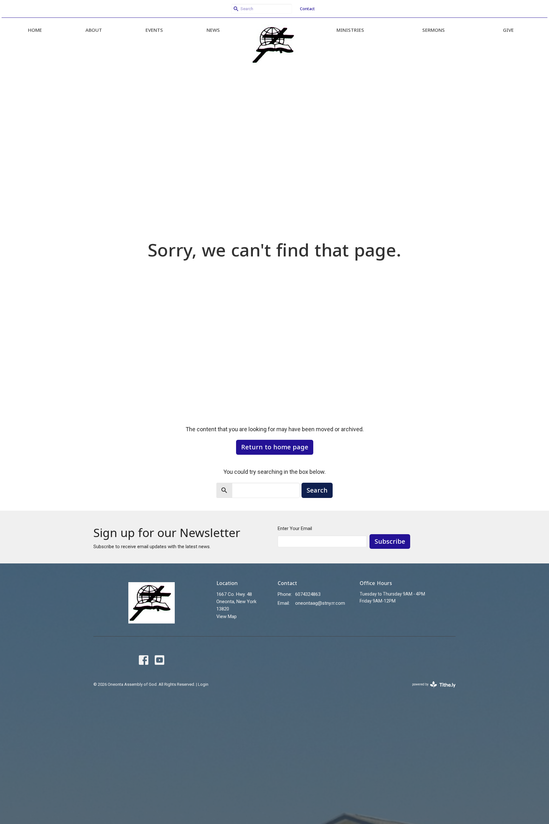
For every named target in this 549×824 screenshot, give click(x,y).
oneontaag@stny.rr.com (320, 603)
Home (35, 30)
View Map (226, 616)
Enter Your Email (295, 528)
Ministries (350, 30)
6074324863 (308, 594)
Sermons (433, 30)
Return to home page (274, 447)
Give (508, 30)
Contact (307, 8)
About (93, 30)
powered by (430, 690)
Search (317, 490)
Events (154, 30)
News (213, 30)
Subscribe (390, 541)
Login (203, 684)
